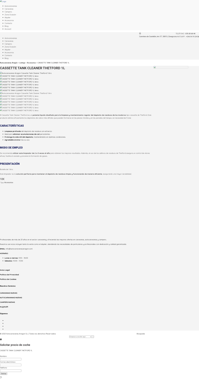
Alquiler (7, 17)
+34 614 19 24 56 (192, 37)
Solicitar (3, 374)
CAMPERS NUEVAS (7, 302)
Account (8, 29)
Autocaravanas (11, 6)
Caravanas (9, 9)
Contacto (8, 23)
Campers (8, 12)
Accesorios (9, 20)
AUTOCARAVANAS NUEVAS (11, 297)
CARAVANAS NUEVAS (8, 293)
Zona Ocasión (10, 15)
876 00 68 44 (190, 34)
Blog (6, 26)
